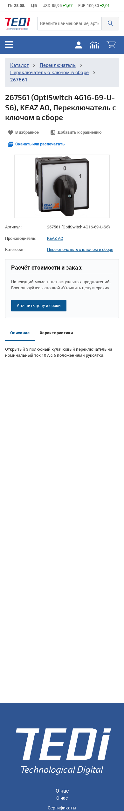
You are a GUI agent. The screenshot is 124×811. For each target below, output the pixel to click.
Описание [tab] (20, 332)
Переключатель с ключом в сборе (49, 72)
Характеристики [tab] (56, 332)
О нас (62, 798)
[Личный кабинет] (78, 44)
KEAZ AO (55, 238)
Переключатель (58, 65)
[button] (110, 23)
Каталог (19, 65)
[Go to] (17, 23)
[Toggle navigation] (9, 44)
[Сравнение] (94, 44)
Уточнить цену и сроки (39, 305)
